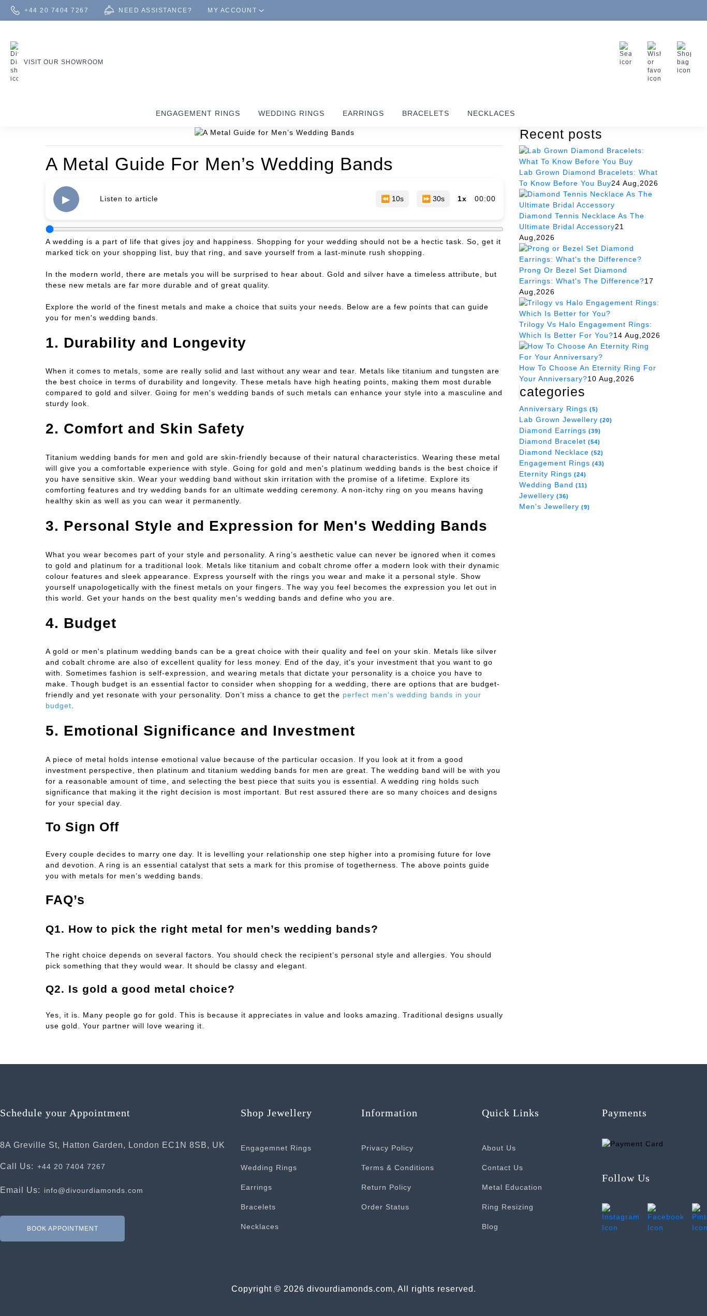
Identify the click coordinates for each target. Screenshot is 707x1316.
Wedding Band (553, 485)
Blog (490, 1226)
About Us (499, 1148)
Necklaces (491, 113)
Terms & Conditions (397, 1167)
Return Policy (386, 1187)
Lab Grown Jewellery (565, 419)
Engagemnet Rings (276, 1148)
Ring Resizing (508, 1207)
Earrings (363, 113)
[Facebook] (665, 1217)
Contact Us (502, 1167)
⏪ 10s (392, 199)
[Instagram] (621, 1217)
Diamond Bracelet (559, 441)
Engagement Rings (198, 113)
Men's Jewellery (554, 506)
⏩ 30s (433, 199)
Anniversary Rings (558, 409)
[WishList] (657, 62)
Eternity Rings (552, 474)
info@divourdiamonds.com (93, 1190)
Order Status (385, 1207)
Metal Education (512, 1187)
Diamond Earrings (560, 430)
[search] (628, 53)
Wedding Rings (291, 113)
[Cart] (687, 57)
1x (462, 199)
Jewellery (544, 495)
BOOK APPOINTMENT (62, 1228)
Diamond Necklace (561, 452)
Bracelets (425, 113)
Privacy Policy (387, 1148)
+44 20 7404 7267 (71, 1166)
